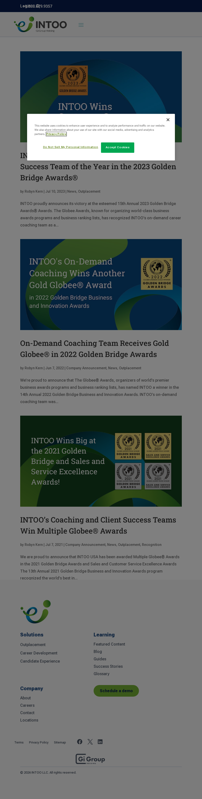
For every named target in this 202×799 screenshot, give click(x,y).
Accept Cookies (118, 147)
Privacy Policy (56, 134)
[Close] (168, 119)
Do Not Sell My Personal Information (70, 147)
